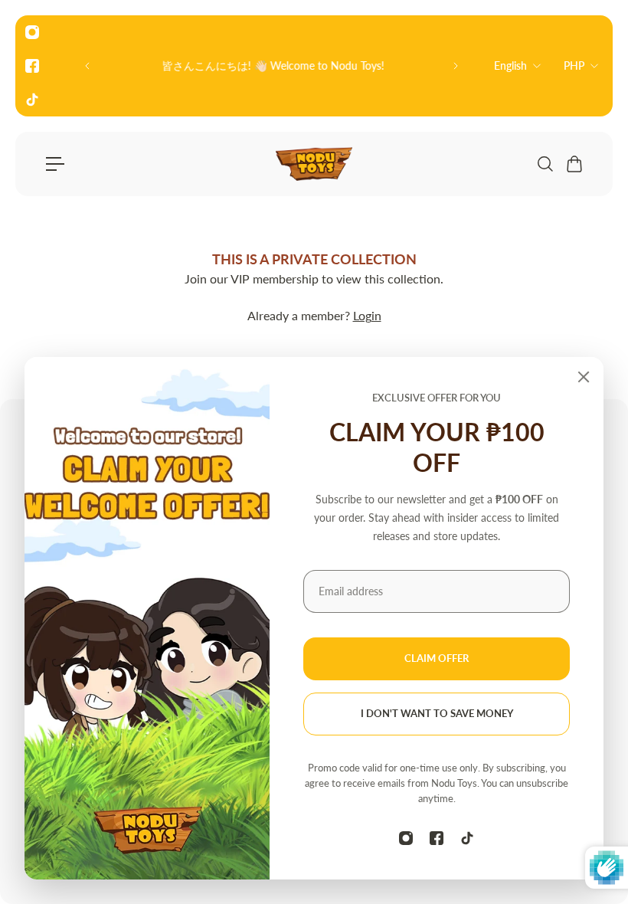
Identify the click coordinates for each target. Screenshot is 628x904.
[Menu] (55, 164)
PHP (574, 65)
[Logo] (314, 164)
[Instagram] (32, 32)
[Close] (583, 377)
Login (367, 315)
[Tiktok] (32, 99)
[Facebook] (32, 66)
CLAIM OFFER (436, 658)
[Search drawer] (544, 164)
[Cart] (573, 164)
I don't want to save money (437, 713)
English (510, 65)
